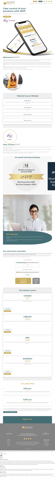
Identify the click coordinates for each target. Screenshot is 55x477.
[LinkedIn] (51, 1)
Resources (45, 3)
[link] (9, 3)
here (47, 410)
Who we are (40, 3)
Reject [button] (1, 452)
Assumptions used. (23, 254)
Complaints (46, 445)
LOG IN (35, 1)
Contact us (50, 3)
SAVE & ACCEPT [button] (3, 476)
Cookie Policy (46, 443)
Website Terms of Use (46, 444)
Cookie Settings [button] (3, 453)
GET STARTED (7, 16)
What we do (32, 3)
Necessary (3, 466)
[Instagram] (46, 1)
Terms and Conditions (37, 408)
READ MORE (7, 350)
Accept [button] (51, 451)
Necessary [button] (2, 465)
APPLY (40, 1)
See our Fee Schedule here (10, 412)
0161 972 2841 (9, 433)
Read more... (47, 451)
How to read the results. (31, 254)
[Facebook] (44, 1)
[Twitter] (49, 1)
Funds (36, 3)
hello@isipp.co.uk (45, 433)
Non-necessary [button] (3, 471)
